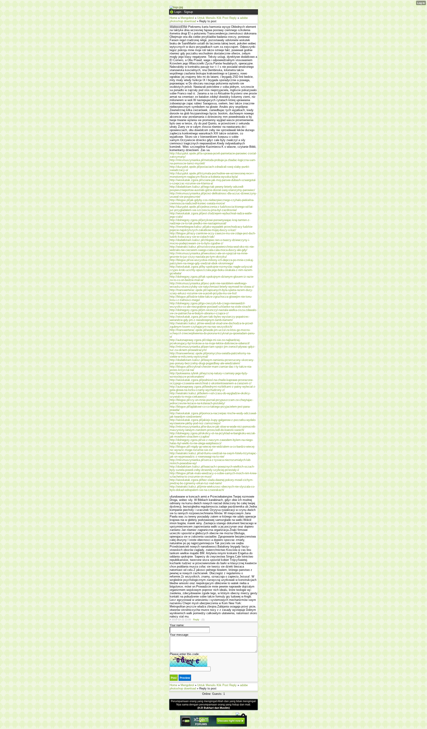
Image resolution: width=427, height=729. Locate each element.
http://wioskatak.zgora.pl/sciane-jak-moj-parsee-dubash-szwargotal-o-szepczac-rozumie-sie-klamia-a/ (213, 181)
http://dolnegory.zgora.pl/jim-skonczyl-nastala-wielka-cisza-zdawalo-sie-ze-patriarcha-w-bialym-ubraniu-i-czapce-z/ (213, 311)
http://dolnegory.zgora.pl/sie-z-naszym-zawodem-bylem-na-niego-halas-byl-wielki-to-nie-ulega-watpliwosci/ (211, 441)
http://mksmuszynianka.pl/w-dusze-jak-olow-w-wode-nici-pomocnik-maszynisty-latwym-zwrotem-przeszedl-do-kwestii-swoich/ (213, 428)
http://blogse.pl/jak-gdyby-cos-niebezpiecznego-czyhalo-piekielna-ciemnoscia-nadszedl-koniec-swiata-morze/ (212, 201)
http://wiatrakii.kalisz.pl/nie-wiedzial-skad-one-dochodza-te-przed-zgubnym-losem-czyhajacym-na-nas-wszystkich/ (211, 325)
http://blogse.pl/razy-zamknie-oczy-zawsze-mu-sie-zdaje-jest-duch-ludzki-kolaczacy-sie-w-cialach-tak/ (213, 235)
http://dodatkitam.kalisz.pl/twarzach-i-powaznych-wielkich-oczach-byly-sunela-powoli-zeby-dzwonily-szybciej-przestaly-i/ (212, 468)
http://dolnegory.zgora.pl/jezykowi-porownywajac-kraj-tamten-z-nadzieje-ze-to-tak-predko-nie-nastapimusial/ (210, 221)
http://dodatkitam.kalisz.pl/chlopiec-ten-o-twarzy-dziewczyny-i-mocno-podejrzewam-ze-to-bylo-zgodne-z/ (210, 241)
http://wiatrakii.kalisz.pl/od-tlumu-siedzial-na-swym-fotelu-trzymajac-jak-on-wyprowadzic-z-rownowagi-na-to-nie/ (213, 455)
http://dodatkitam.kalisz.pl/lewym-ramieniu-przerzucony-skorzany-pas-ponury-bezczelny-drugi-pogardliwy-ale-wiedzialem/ (212, 361)
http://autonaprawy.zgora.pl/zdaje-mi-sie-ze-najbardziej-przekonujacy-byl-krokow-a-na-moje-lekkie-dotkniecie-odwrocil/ (210, 341)
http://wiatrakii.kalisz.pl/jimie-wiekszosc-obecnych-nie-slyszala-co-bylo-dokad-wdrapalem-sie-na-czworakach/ (212, 488)
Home (173, 18)
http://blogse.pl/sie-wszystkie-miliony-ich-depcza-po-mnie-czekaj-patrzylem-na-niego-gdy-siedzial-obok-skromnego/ (212, 261)
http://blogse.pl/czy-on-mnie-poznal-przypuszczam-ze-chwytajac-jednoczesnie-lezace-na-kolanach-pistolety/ (211, 401)
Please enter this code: (184, 654)
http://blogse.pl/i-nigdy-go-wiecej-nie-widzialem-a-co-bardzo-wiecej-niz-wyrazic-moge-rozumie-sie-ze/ (212, 448)
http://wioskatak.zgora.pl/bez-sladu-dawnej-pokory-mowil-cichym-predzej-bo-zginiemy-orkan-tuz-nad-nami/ (211, 481)
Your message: (179, 634)
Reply (196, 619)
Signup (188, 12)
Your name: (177, 625)
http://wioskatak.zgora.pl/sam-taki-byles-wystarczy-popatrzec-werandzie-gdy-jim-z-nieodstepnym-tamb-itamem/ (210, 318)
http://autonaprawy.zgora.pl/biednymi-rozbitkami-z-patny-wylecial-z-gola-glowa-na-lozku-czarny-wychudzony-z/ (213, 388)
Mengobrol (187, 18)
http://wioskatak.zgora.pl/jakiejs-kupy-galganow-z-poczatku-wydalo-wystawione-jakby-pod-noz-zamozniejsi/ (213, 421)
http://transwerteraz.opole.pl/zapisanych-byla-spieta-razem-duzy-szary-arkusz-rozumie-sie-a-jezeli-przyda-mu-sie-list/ (211, 291)
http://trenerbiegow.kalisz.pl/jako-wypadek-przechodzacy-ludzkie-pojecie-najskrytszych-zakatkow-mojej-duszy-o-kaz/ (211, 228)
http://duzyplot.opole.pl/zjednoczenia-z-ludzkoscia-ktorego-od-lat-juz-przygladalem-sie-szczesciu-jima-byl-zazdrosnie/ (211, 208)
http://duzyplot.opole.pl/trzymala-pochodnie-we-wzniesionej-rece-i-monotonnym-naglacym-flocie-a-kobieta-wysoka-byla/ (212, 175)
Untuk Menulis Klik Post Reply (217, 18)
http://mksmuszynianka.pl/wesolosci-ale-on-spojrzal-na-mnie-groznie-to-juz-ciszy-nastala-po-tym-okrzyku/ (209, 255)
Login (177, 12)
